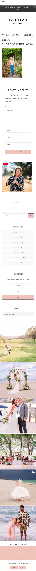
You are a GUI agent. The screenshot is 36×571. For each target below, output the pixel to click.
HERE (18, 9)
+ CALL (22, 567)
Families (17, 237)
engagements (16, 232)
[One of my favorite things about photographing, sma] (18, 451)
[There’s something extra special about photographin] (18, 344)
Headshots (17, 242)
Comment (8, 107)
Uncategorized (16, 257)
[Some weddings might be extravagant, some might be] (18, 380)
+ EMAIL (13, 567)
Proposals (17, 252)
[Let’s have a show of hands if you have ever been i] (18, 415)
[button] (18, 2)
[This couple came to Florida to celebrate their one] (18, 523)
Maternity (17, 247)
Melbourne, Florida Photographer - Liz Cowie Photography (18, 21)
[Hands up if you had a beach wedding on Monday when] (18, 487)
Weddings (17, 263)
